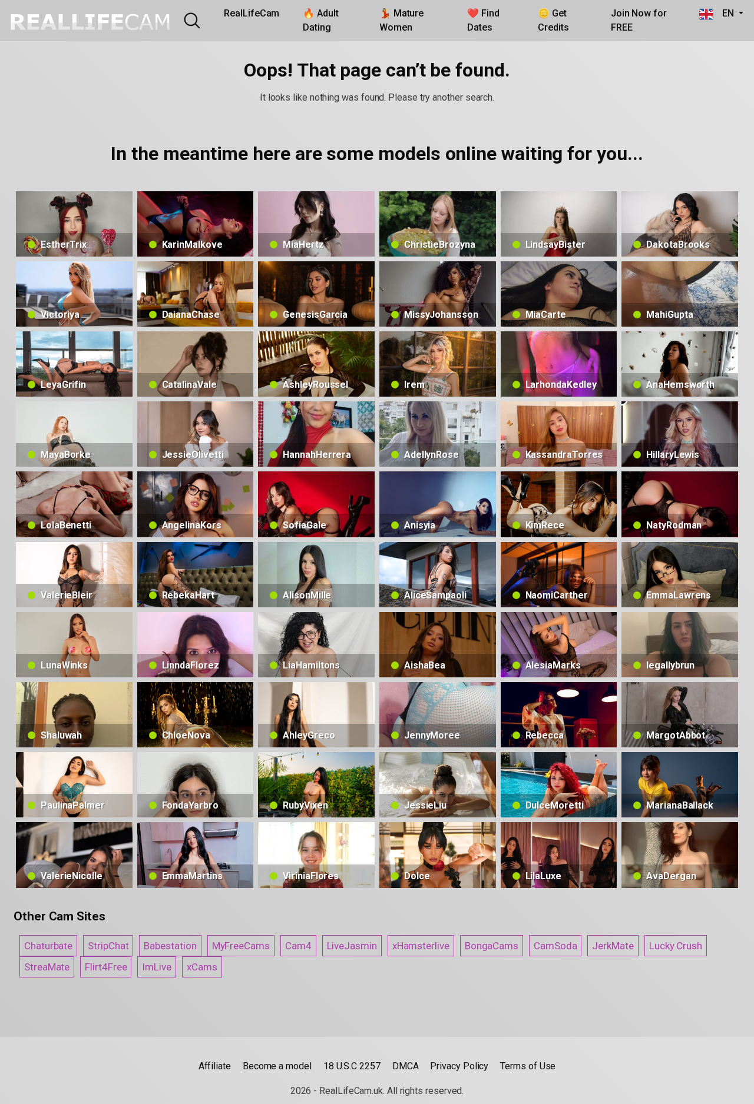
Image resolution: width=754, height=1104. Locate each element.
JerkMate (612, 946)
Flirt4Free (106, 967)
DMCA (405, 1066)
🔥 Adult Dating (320, 20)
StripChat (108, 946)
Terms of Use (527, 1066)
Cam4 (298, 946)
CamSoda (555, 946)
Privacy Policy (459, 1066)
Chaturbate (48, 946)
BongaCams (491, 946)
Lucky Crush (675, 946)
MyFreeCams (241, 946)
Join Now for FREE (639, 20)
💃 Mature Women (401, 20)
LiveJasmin (352, 946)
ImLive (156, 967)
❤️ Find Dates (483, 20)
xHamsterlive (420, 946)
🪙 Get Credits (553, 20)
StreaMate (47, 967)
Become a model (277, 1066)
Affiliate (215, 1066)
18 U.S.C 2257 (352, 1066)
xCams (202, 967)
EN (724, 13)
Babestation (170, 946)
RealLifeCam (251, 13)
